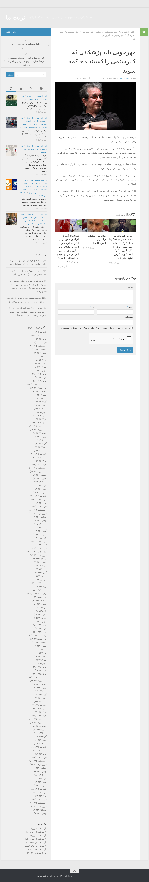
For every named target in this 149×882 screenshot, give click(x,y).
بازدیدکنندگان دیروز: (37, 839)
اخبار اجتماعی (127, 32)
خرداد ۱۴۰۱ (41, 506)
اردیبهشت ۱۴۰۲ (39, 468)
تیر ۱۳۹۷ (43, 670)
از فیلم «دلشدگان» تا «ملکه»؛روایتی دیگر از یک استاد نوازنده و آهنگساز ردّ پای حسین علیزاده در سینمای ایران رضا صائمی (33, 233)
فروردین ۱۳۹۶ (40, 722)
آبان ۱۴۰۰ (42, 530)
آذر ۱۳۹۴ (43, 778)
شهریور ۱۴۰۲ (41, 454)
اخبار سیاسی (88, 32)
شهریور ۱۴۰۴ (41, 370)
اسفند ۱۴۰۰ (41, 517)
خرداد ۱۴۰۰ (41, 548)
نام (92, 307)
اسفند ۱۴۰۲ (41, 433)
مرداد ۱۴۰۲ (42, 457)
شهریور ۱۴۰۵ (41, 332)
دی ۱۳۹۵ (43, 733)
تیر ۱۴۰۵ (43, 339)
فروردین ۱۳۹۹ (40, 597)
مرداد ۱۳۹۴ (42, 792)
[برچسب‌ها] (41, 89)
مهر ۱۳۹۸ (42, 618)
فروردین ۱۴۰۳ (40, 429)
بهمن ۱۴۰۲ (42, 436)
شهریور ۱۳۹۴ (41, 789)
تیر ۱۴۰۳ (43, 419)
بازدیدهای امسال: (39, 849)
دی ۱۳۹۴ (43, 775)
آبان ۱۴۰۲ (42, 447)
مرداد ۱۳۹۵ (42, 750)
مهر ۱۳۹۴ (42, 785)
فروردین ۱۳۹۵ (40, 764)
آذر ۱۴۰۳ (43, 401)
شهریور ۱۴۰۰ (41, 537)
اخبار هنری (119, 35)
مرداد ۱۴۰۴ (42, 374)
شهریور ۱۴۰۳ (41, 412)
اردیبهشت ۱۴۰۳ (39, 426)
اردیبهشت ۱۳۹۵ (39, 761)
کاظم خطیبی (124, 78)
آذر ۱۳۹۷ (43, 653)
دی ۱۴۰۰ (43, 524)
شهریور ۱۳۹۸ (41, 621)
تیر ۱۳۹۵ (43, 754)
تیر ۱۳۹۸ (43, 628)
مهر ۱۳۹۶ (42, 701)
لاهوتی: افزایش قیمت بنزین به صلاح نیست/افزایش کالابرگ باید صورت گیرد (33, 133)
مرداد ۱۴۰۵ (42, 335)
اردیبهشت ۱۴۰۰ (39, 551)
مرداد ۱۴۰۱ (42, 499)
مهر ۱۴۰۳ (42, 408)
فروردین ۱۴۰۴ (40, 388)
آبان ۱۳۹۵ (42, 740)
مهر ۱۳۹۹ (42, 576)
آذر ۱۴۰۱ (43, 485)
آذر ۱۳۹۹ (43, 569)
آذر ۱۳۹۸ (43, 611)
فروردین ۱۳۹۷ (40, 680)
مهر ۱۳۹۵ (42, 743)
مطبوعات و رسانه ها (32, 99)
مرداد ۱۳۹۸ (42, 625)
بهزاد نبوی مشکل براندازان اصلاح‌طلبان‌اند (97, 239)
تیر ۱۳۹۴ (43, 796)
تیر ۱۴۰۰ (43, 544)
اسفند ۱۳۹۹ (41, 558)
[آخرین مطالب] (11, 89)
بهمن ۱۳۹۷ (42, 646)
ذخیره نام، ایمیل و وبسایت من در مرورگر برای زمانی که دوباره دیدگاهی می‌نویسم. (95, 328)
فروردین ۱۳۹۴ (40, 806)
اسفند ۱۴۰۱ (41, 475)
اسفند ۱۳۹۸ (41, 600)
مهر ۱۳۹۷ (42, 660)
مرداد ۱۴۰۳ (42, 415)
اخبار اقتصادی (42, 96)
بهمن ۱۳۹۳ (42, 813)
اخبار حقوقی (30, 96)
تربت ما (15, 17)
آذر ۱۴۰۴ (43, 360)
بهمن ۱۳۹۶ (42, 687)
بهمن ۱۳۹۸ (42, 604)
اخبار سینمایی (72, 32)
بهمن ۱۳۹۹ (42, 562)
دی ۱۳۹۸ (43, 607)
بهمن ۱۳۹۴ (42, 771)
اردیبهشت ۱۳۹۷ (39, 677)
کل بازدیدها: (41, 852)
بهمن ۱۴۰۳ (42, 394)
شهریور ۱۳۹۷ (41, 663)
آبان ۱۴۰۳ (42, 405)
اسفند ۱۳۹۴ (41, 768)
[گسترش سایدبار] (144, 32)
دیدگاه (130, 287)
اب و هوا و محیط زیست (38, 180)
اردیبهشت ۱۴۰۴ (39, 384)
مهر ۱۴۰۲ (42, 450)
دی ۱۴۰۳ (43, 398)
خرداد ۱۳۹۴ (41, 799)
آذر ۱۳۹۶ (43, 694)
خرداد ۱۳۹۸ (41, 632)
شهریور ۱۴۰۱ (41, 496)
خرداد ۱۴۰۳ (41, 422)
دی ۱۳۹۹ (43, 565)
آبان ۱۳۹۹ (42, 572)
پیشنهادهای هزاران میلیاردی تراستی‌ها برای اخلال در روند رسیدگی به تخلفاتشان (34, 105)
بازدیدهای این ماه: (38, 846)
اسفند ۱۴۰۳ (41, 391)
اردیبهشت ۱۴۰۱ (39, 510)
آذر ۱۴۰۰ (43, 527)
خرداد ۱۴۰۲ (41, 464)
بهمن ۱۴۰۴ (42, 353)
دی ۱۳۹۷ (43, 649)
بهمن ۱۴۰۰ (42, 520)
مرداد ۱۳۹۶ (42, 708)
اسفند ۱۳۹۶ (41, 684)
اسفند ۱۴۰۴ (41, 349)
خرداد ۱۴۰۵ (41, 342)
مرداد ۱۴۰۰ (42, 541)
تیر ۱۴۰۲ (43, 461)
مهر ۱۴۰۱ (42, 492)
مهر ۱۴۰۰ (42, 534)
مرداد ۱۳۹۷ (42, 666)
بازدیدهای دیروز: (39, 835)
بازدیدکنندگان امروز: (37, 832)
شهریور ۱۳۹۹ (41, 579)
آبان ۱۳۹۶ (42, 698)
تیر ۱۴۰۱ (43, 503)
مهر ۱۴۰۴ (42, 367)
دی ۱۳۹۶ (43, 691)
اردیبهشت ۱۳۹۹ (39, 593)
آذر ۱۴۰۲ (43, 443)
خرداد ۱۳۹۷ (41, 673)
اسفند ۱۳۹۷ (41, 642)
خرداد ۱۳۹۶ (41, 715)
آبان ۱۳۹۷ (42, 656)
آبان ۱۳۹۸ (42, 614)
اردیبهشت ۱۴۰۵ (39, 346)
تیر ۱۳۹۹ (43, 586)
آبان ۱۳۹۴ (42, 782)
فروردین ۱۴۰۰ (40, 555)
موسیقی (27, 224)
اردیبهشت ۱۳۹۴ (39, 803)
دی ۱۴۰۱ (43, 482)
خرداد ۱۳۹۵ (41, 757)
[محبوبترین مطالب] (21, 89)
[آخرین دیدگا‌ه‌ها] (31, 89)
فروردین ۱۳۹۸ (40, 639)
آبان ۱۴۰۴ (42, 363)
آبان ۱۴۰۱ (42, 489)
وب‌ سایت (129, 317)
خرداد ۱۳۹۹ (41, 590)
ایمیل (130, 307)
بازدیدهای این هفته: (38, 842)
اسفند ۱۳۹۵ (41, 726)
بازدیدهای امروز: (39, 828)
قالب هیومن (42, 876)
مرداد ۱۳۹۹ (42, 583)
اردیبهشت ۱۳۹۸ (39, 635)
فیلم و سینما (106, 35)
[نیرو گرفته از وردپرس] (61, 876)
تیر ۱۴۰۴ (43, 377)
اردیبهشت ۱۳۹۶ (39, 719)
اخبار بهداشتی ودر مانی (107, 32)
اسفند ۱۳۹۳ (41, 809)
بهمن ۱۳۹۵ (42, 729)
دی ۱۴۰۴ (43, 356)
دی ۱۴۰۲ (43, 440)
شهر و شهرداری (34, 193)
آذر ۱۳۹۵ (43, 736)
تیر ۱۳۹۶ (43, 712)
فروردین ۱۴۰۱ (40, 513)
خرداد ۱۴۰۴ (41, 381)
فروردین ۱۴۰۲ (40, 471)
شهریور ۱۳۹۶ (41, 705)
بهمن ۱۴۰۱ (42, 478)
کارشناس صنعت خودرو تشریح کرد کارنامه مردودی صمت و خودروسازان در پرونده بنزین (33, 202)
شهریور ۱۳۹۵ (41, 747)
